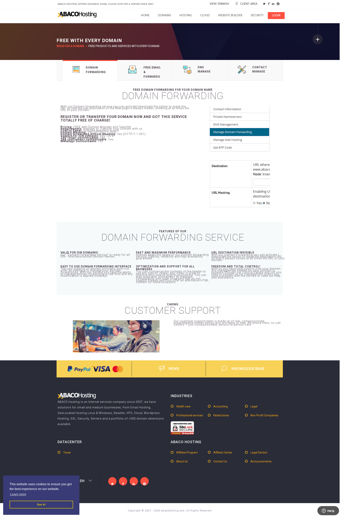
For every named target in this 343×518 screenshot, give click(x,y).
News (174, 369)
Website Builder (230, 15)
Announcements (261, 461)
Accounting (220, 406)
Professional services (189, 415)
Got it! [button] (41, 504)
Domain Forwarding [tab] (96, 70)
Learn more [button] (18, 494)
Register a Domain (70, 46)
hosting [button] (185, 15)
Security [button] (257, 15)
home (145, 15)
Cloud (205, 15)
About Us (182, 461)
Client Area (248, 4)
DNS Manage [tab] (204, 69)
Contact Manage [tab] (259, 69)
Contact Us (220, 461)
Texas (67, 452)
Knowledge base (247, 369)
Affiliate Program (187, 452)
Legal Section (259, 452)
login (276, 15)
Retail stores (221, 415)
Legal (254, 406)
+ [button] (318, 39)
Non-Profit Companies (264, 415)
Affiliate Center (222, 452)
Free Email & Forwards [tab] (152, 72)
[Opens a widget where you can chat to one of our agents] (328, 511)
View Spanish (219, 4)
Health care (183, 406)
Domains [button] (164, 15)
